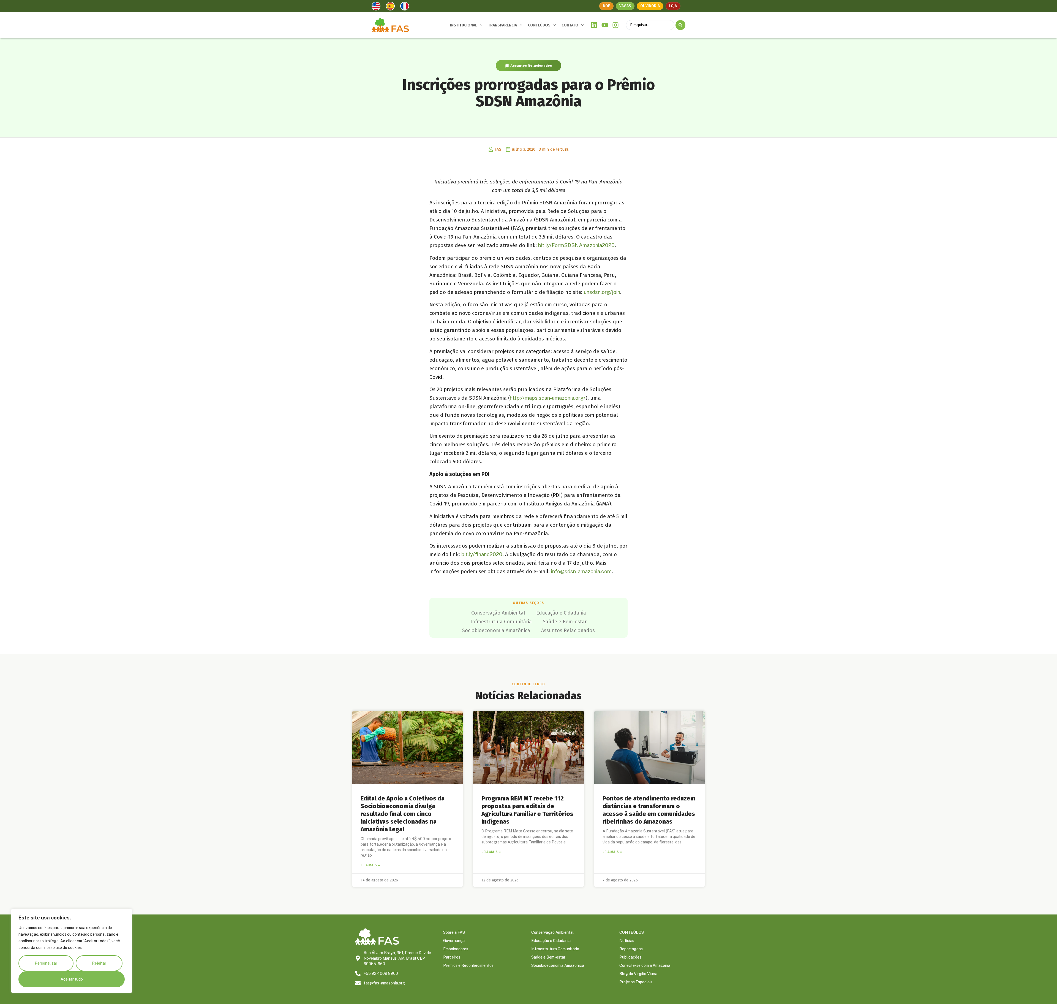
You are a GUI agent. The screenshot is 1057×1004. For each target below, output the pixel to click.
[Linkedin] (594, 25)
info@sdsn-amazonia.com (581, 571)
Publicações (630, 957)
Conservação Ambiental (498, 613)
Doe (606, 6)
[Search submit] (680, 25)
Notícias (626, 940)
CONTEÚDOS (539, 25)
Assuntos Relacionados (531, 65)
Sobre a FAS (454, 932)
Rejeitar (99, 963)
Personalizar (46, 963)
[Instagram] (615, 25)
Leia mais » (370, 865)
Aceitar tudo (72, 979)
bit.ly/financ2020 (481, 554)
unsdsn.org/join (602, 292)
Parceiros (451, 957)
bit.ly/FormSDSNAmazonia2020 (576, 245)
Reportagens (631, 949)
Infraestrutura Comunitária (501, 622)
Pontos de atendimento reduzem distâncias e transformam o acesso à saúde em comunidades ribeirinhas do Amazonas (649, 810)
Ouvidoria (650, 6)
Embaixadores (455, 949)
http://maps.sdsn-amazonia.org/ (547, 398)
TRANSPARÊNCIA (502, 25)
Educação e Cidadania (561, 613)
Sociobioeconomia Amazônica (496, 630)
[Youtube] (605, 25)
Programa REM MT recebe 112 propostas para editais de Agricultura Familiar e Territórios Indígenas (527, 810)
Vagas (625, 6)
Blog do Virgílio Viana (638, 973)
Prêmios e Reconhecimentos (468, 965)
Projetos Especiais (635, 982)
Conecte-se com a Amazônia (644, 965)
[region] (71, 951)
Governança (454, 940)
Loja (673, 6)
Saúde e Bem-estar (565, 622)
